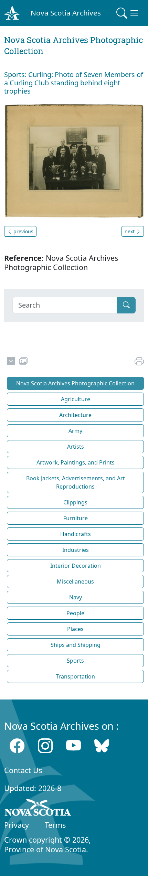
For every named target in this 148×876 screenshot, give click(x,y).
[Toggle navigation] (128, 13)
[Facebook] (17, 746)
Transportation (75, 676)
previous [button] (22, 231)
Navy (75, 597)
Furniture (75, 518)
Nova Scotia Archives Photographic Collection (75, 383)
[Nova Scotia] (38, 808)
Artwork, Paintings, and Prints (75, 462)
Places (75, 629)
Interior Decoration (75, 565)
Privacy (16, 825)
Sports (75, 660)
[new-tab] (11, 362)
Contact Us (23, 770)
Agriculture (75, 399)
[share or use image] (23, 362)
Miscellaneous (75, 581)
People (75, 613)
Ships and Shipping (76, 645)
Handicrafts (75, 534)
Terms (55, 825)
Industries (75, 550)
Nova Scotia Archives (66, 13)
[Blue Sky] (102, 746)
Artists (75, 446)
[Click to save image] (74, 160)
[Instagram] (45, 746)
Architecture (75, 415)
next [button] (130, 231)
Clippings (75, 502)
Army (75, 431)
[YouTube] (73, 746)
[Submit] (126, 305)
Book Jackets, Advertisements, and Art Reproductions (75, 482)
